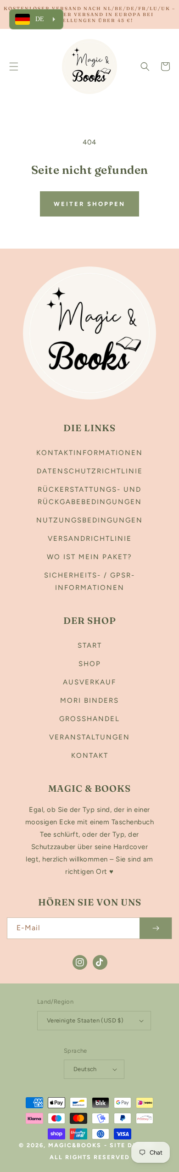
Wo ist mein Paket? (89, 557)
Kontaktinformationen (89, 453)
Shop (89, 664)
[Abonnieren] (156, 928)
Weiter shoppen (89, 203)
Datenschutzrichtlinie (90, 471)
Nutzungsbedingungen (89, 520)
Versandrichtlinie (90, 538)
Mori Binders (89, 700)
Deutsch (85, 1069)
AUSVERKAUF (89, 682)
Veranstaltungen (89, 737)
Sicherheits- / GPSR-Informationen (89, 581)
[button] (14, 66)
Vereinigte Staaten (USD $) (85, 1020)
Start (90, 645)
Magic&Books (74, 1145)
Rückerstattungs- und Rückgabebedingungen (90, 495)
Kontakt (89, 755)
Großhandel (89, 719)
